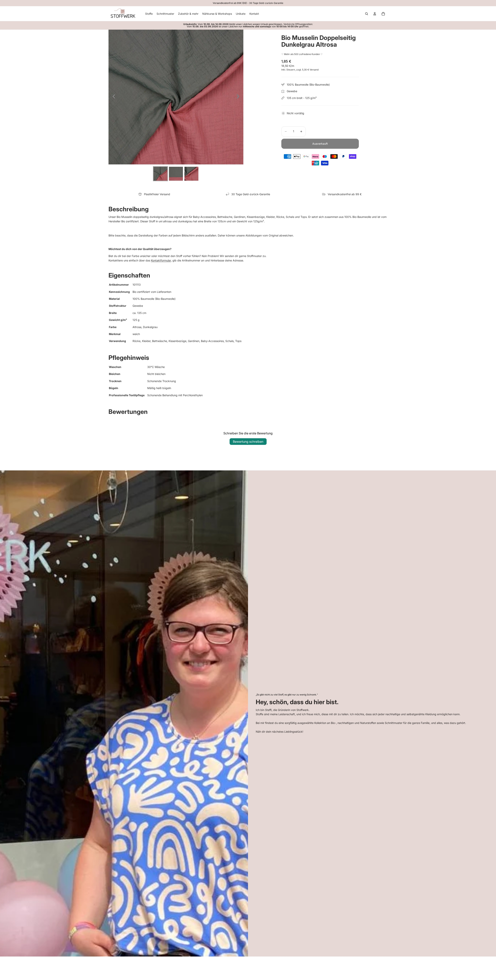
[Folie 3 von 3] (191, 174)
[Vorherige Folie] (112, 97)
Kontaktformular (161, 260)
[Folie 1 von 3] (160, 174)
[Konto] (374, 13)
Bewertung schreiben (248, 441)
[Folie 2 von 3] (176, 174)
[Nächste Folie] (239, 97)
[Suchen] (366, 13)
